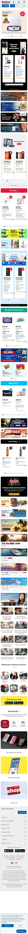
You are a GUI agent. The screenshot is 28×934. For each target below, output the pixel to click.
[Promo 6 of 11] (14, 84)
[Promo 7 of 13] (14, 226)
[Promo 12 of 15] (20, 414)
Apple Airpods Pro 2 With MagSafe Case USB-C (7, 215)
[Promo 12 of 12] (23, 473)
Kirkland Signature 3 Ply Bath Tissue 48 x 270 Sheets (7, 336)
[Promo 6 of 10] (14, 346)
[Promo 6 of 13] (12, 226)
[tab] (14, 817)
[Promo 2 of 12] (6, 473)
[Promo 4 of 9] (11, 36)
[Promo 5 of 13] (10, 226)
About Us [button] (4, 817)
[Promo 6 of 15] (10, 414)
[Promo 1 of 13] (4, 226)
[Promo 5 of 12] (11, 473)
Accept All (7, 925)
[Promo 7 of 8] (18, 300)
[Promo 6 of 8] (16, 300)
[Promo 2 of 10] (8, 346)
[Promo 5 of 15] (9, 414)
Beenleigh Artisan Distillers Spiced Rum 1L (6, 463)
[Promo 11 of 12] (21, 473)
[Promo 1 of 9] (6, 36)
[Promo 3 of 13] (7, 226)
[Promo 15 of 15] (25, 414)
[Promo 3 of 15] (5, 414)
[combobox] (12, 6)
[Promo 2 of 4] (13, 378)
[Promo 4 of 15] (7, 414)
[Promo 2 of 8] (10, 300)
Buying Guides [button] (5, 832)
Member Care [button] (5, 828)
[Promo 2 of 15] (4, 414)
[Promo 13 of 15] (22, 414)
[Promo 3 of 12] (8, 473)
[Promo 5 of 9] (13, 36)
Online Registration (14, 725)
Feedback (19, 859)
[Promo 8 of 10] (18, 346)
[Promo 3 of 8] (11, 300)
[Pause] (21, 36)
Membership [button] (5, 824)
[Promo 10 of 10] (21, 346)
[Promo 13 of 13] (23, 226)
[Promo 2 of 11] (7, 84)
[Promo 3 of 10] (10, 346)
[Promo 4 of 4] (16, 378)
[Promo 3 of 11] (9, 84)
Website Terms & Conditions (17, 856)
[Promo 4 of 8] (13, 300)
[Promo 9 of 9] (19, 36)
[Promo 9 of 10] (19, 346)
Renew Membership (23, 725)
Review (20, 925)
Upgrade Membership (5, 725)
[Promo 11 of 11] (22, 84)
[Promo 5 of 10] (13, 346)
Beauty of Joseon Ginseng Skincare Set (20, 407)
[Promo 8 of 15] (14, 414)
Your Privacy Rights (10, 857)
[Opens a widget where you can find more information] (21, 931)
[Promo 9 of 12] (18, 473)
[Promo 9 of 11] (19, 84)
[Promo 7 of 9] (16, 36)
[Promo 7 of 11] (15, 84)
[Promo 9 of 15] (15, 414)
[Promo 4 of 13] (9, 226)
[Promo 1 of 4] (11, 378)
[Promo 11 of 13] (20, 226)
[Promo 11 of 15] (19, 414)
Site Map (5, 856)
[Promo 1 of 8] (8, 300)
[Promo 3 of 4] (14, 378)
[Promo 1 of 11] (5, 84)
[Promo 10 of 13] (19, 226)
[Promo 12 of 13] (22, 226)
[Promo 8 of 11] (17, 84)
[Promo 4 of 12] (10, 473)
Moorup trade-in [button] (6, 843)
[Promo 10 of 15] (17, 414)
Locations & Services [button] (7, 836)
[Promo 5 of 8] (14, 300)
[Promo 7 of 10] (16, 346)
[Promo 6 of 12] (13, 473)
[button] (24, 5)
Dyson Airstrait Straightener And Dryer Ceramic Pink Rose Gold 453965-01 (20, 72)
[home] (5, 2)
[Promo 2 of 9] (8, 36)
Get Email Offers (7, 809)
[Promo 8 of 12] (16, 473)
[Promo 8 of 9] (18, 36)
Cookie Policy (19, 857)
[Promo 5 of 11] (12, 84)
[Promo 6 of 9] (14, 36)
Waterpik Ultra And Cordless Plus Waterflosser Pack (20, 215)
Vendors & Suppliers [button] (7, 821)
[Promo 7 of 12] (14, 473)
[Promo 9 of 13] (17, 226)
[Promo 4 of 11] (10, 84)
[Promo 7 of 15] (12, 414)
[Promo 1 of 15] (2, 414)
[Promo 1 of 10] (6, 346)
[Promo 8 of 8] (19, 300)
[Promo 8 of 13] (15, 226)
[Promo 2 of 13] (5, 226)
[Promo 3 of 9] (9, 36)
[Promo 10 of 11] (20, 84)
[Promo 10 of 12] (19, 473)
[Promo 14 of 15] (23, 414)
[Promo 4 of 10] (11, 346)
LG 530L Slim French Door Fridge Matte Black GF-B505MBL (7, 287)
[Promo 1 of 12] (5, 473)
